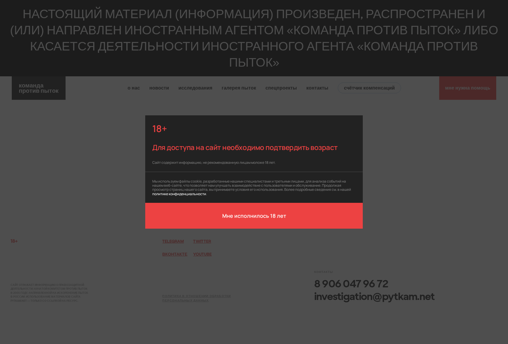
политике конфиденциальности (179, 193)
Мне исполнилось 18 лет (254, 215)
